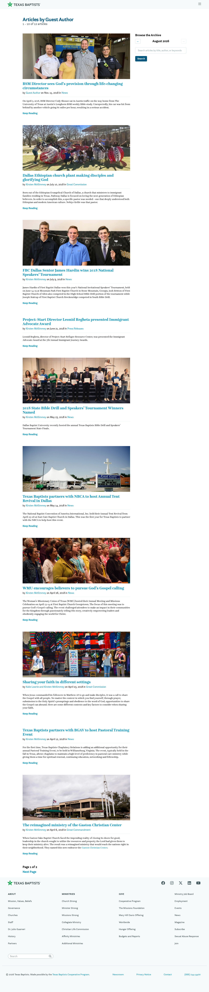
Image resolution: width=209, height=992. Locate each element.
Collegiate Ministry (71, 922)
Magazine (179, 922)
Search (141, 58)
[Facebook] (164, 883)
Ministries (68, 894)
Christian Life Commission (75, 929)
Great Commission (77, 184)
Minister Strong (70, 908)
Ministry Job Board (184, 894)
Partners (12, 943)
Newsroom (118, 974)
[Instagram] (172, 883)
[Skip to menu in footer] (199, 4)
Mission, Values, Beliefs (20, 901)
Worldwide (124, 922)
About (12, 894)
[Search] (50, 956)
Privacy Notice (143, 974)
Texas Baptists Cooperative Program (70, 974)
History (11, 936)
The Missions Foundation (131, 908)
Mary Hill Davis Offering (131, 915)
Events (178, 908)
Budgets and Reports (129, 936)
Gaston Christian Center (94, 847)
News (65, 92)
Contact (168, 974)
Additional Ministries (72, 943)
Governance (14, 908)
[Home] (24, 4)
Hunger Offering (127, 929)
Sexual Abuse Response (187, 936)
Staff (10, 922)
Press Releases (75, 328)
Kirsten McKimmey (36, 184)
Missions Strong (70, 915)
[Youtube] (198, 883)
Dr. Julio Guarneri (16, 929)
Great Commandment (78, 829)
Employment (181, 901)
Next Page (29, 872)
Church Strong (69, 901)
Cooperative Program (129, 901)
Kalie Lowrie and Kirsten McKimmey (45, 686)
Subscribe (180, 929)
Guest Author (33, 92)
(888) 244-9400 (192, 974)
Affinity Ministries (71, 936)
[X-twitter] (180, 883)
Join (176, 943)
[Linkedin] (189, 883)
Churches (13, 915)
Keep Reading (30, 113)
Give (121, 894)
